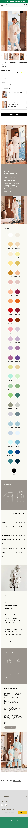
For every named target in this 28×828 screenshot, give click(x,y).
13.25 (13, 531)
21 (16, 539)
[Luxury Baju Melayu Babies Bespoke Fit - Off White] (4, 94)
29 (16, 522)
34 (24, 552)
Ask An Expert (17, 780)
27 (13, 522)
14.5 (25, 518)
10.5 (13, 518)
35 (24, 522)
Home (2, 9)
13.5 (22, 518)
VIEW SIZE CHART (7, 76)
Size (6, 76)
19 (24, 526)
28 (16, 552)
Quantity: (3, 82)
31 (19, 522)
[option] (14, 31)
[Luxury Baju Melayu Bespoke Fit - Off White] (4, 104)
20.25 (24, 531)
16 (16, 526)
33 (21, 522)
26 (24, 535)
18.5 (22, 531)
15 (13, 526)
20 (16, 535)
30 (19, 552)
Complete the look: (5, 88)
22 (19, 535)
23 (19, 539)
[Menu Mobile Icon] (2, 5)
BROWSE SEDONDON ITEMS (16, 66)
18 (21, 526)
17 (19, 526)
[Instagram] (6, 805)
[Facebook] (2, 805)
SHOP (10, 727)
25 (21, 539)
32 (21, 552)
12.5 (19, 518)
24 (21, 535)
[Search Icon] (6, 5)
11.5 (16, 518)
